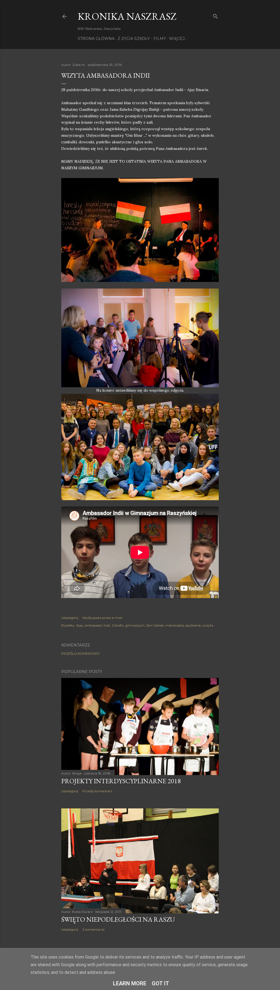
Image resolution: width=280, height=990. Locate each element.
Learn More (129, 983)
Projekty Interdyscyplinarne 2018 (121, 781)
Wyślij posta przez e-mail (102, 618)
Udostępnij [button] (69, 618)
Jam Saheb (155, 625)
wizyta (207, 625)
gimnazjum (134, 625)
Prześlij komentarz (80, 653)
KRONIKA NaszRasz (127, 16)
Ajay (79, 625)
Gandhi (118, 625)
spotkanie (193, 625)
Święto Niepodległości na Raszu (118, 919)
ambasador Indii (97, 625)
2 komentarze (93, 929)
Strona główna (96, 38)
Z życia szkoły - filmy (142, 38)
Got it (160, 983)
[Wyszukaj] (215, 15)
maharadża (174, 625)
